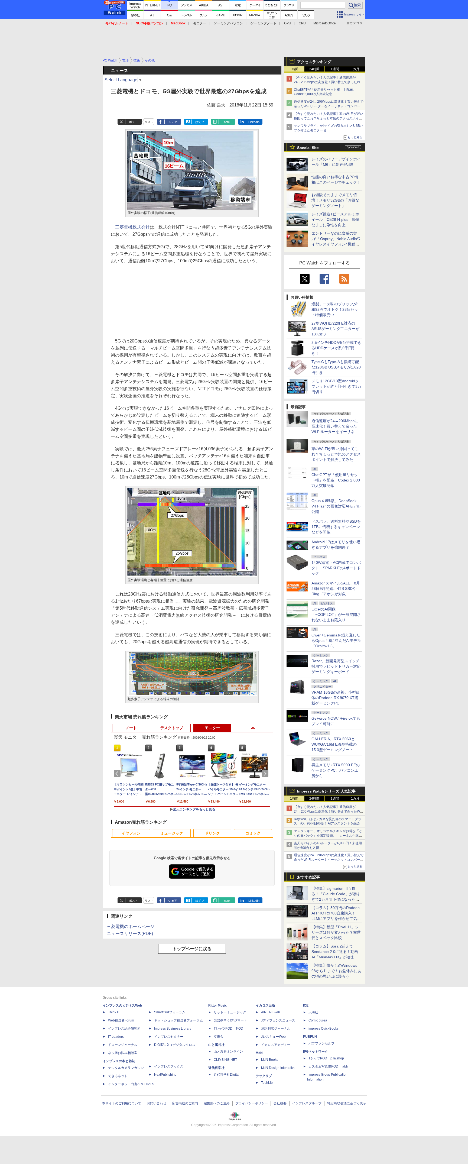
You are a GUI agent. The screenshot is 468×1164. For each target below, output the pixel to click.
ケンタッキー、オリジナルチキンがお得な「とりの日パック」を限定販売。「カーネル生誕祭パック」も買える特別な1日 (328, 835)
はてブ (199, 122)
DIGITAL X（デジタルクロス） (176, 1045)
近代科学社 (216, 1068)
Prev (118, 773)
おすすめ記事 (308, 877)
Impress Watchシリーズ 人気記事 (326, 791)
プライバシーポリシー (251, 1103)
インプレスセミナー (168, 1037)
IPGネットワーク (315, 1051)
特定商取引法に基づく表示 (346, 1103)
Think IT (114, 1012)
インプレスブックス (168, 1066)
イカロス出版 (265, 1005)
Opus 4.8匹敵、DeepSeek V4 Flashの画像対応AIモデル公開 (335, 506)
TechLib (267, 1083)
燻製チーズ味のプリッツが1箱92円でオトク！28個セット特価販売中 (335, 309)
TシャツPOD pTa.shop (326, 1058)
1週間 (335, 69)
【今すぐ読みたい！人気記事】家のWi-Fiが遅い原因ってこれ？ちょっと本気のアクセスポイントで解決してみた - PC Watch (328, 118)
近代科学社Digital (226, 1074)
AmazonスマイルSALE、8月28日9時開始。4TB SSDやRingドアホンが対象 (335, 588)
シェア (172, 122)
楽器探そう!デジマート (230, 1020)
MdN (259, 1053)
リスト (149, 122)
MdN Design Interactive (278, 1068)
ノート (131, 728)
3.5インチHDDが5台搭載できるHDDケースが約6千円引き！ (336, 347)
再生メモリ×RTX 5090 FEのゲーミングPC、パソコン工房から (335, 770)
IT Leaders (116, 1037)
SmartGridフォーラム (169, 1012)
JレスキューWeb (273, 1037)
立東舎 (218, 1037)
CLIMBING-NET (225, 1060)
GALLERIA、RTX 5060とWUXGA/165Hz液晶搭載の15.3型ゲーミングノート (334, 744)
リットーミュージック (230, 1012)
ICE (305, 1005)
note (227, 122)
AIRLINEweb (270, 1012)
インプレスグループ (306, 1103)
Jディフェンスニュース (278, 1020)
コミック (253, 833)
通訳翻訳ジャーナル (275, 1028)
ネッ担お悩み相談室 (122, 1053)
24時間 (314, 69)
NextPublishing (165, 1074)
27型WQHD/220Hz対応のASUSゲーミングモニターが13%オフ (335, 328)
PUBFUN (310, 1037)
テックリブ (264, 1076)
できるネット (118, 1076)
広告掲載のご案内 (185, 1103)
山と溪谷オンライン (228, 1051)
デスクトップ (171, 728)
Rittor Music (217, 1005)
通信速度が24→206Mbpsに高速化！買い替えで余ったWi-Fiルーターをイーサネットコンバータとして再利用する (328, 106)
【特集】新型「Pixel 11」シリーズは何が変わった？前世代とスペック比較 (336, 932)
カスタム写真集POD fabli (328, 1066)
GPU (287, 23)
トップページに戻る (192, 948)
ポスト (133, 122)
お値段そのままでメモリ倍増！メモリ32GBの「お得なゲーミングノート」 (335, 200)
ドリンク (212, 833)
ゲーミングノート (264, 23)
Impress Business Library (172, 1028)
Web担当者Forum (121, 1020)
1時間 (294, 69)
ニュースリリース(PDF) (130, 933)
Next (266, 773)
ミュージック (171, 833)
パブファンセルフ (321, 1043)
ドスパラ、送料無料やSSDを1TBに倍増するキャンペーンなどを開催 (336, 526)
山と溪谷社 (216, 1045)
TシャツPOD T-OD (228, 1028)
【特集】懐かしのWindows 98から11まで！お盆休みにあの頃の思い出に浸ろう (336, 970)
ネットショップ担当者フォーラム (178, 1020)
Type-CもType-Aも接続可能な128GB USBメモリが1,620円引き (336, 367)
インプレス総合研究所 (124, 1028)
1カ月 (355, 69)
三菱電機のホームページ (130, 926)
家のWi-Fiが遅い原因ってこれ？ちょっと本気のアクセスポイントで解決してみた (336, 454)
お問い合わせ (156, 1103)
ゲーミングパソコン (228, 23)
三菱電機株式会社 (132, 227)
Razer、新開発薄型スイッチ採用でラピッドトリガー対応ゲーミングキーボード (336, 666)
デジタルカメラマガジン (126, 1068)
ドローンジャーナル (122, 1045)
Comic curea (317, 1020)
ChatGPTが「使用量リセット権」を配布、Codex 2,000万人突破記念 (335, 480)
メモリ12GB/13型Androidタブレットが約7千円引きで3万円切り (336, 386)
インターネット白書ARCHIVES (131, 1084)
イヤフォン (131, 833)
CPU (302, 23)
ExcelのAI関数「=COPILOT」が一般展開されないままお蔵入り (336, 614)
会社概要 (280, 1103)
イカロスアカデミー (275, 1045)
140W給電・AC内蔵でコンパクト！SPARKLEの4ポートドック (336, 567)
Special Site (308, 148)
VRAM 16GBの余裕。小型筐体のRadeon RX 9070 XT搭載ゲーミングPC (335, 697)
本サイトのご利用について (121, 1103)
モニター (199, 23)
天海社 (313, 1012)
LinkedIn (253, 122)
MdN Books (269, 1060)
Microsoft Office (324, 23)
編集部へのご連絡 (217, 1103)
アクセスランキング (314, 62)
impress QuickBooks (323, 1028)
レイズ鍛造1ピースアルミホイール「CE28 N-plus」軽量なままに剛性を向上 (335, 219)
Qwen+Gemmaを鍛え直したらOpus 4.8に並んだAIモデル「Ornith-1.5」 (336, 640)
